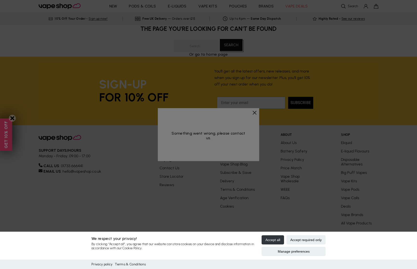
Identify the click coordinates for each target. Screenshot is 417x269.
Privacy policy (101, 264)
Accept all (272, 240)
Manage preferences (294, 251)
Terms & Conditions (130, 264)
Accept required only (306, 240)
